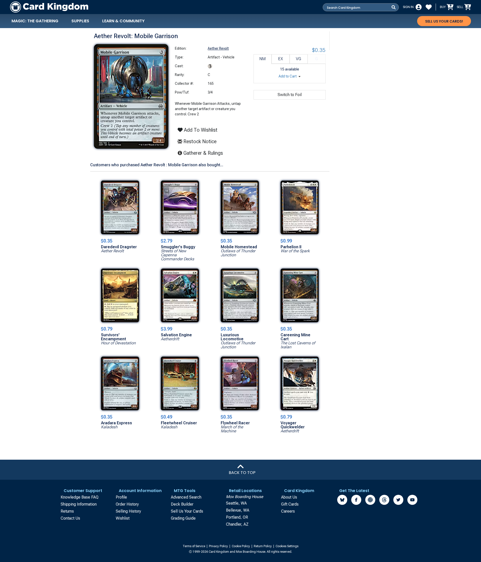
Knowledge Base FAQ (79, 497)
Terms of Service (194, 546)
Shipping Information (79, 504)
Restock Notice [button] (199, 141)
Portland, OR (237, 517)
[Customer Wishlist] (429, 7)
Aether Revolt (218, 48)
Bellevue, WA (237, 510)
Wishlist (123, 518)
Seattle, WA (236, 503)
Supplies (80, 21)
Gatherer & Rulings (204, 153)
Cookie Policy (241, 546)
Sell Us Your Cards (187, 511)
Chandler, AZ (237, 524)
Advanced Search (186, 497)
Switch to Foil (290, 94)
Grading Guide (183, 518)
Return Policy (263, 546)
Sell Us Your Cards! (444, 21)
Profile (121, 497)
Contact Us (70, 518)
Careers (288, 511)
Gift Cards (290, 504)
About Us (289, 497)
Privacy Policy (219, 546)
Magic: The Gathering (35, 21)
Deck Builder (182, 504)
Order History (127, 504)
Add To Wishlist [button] (200, 130)
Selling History (128, 511)
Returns (67, 511)
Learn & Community (123, 21)
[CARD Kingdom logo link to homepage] (49, 7)
